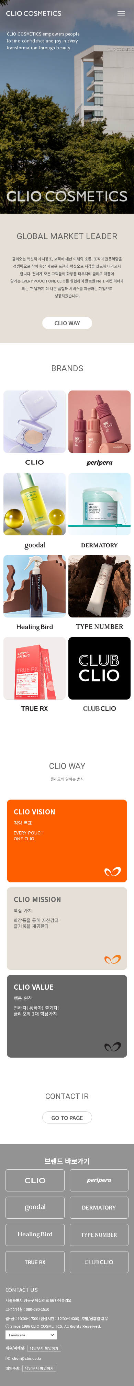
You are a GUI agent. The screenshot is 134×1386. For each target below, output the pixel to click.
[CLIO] (35, 1180)
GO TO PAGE (67, 1117)
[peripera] (99, 1180)
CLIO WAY (67, 323)
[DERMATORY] (99, 1208)
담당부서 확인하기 (44, 1348)
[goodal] (35, 1208)
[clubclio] (99, 1262)
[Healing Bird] (35, 1235)
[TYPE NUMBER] (99, 1235)
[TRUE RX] (35, 1262)
